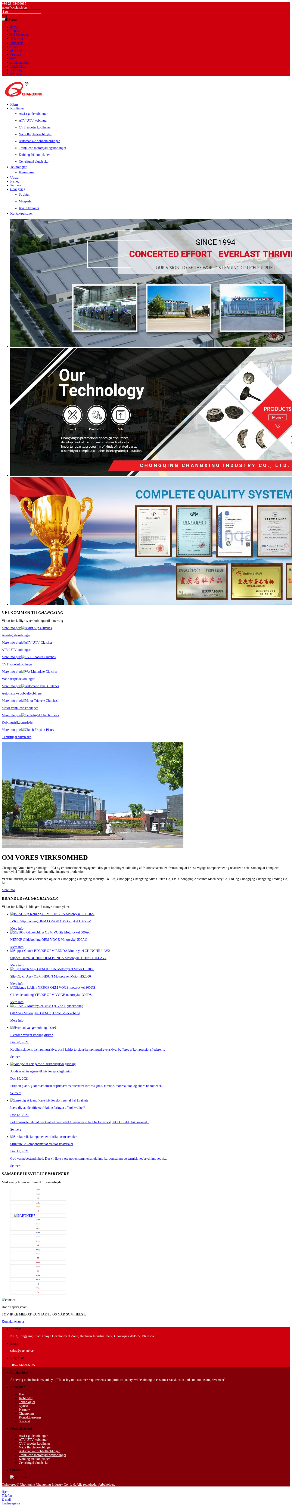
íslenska (15, 73)
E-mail (6, 1499)
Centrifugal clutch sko (34, 161)
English (15, 30)
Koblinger (17, 108)
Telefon (7, 1495)
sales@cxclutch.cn (14, 7)
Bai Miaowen (19, 34)
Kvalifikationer (29, 208)
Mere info (8, 890)
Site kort (24, 1421)
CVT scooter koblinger (34, 127)
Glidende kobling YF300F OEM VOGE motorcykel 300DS (51, 995)
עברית (14, 47)
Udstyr (14, 177)
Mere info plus (11, 628)
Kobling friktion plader (34, 154)
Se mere (15, 1057)
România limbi (20, 62)
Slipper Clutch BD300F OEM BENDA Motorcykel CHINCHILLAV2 (58, 958)
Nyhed (14, 181)
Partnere (15, 185)
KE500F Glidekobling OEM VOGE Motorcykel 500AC (48, 939)
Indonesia (16, 43)
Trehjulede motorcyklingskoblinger (42, 148)
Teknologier (18, 167)
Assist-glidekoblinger (33, 113)
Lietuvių (16, 70)
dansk (14, 27)
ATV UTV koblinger (33, 120)
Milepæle (25, 201)
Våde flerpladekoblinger (35, 134)
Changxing (17, 189)
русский (16, 50)
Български (17, 66)
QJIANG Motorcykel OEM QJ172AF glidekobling (45, 1013)
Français (16, 54)
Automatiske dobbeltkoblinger (39, 141)
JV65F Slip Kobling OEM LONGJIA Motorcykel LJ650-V (50, 921)
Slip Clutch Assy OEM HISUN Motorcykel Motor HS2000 (50, 976)
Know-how (26, 172)
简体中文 (17, 38)
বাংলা (13, 58)
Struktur (24, 194)
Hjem (14, 104)
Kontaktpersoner (21, 213)
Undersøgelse (11, 1503)
